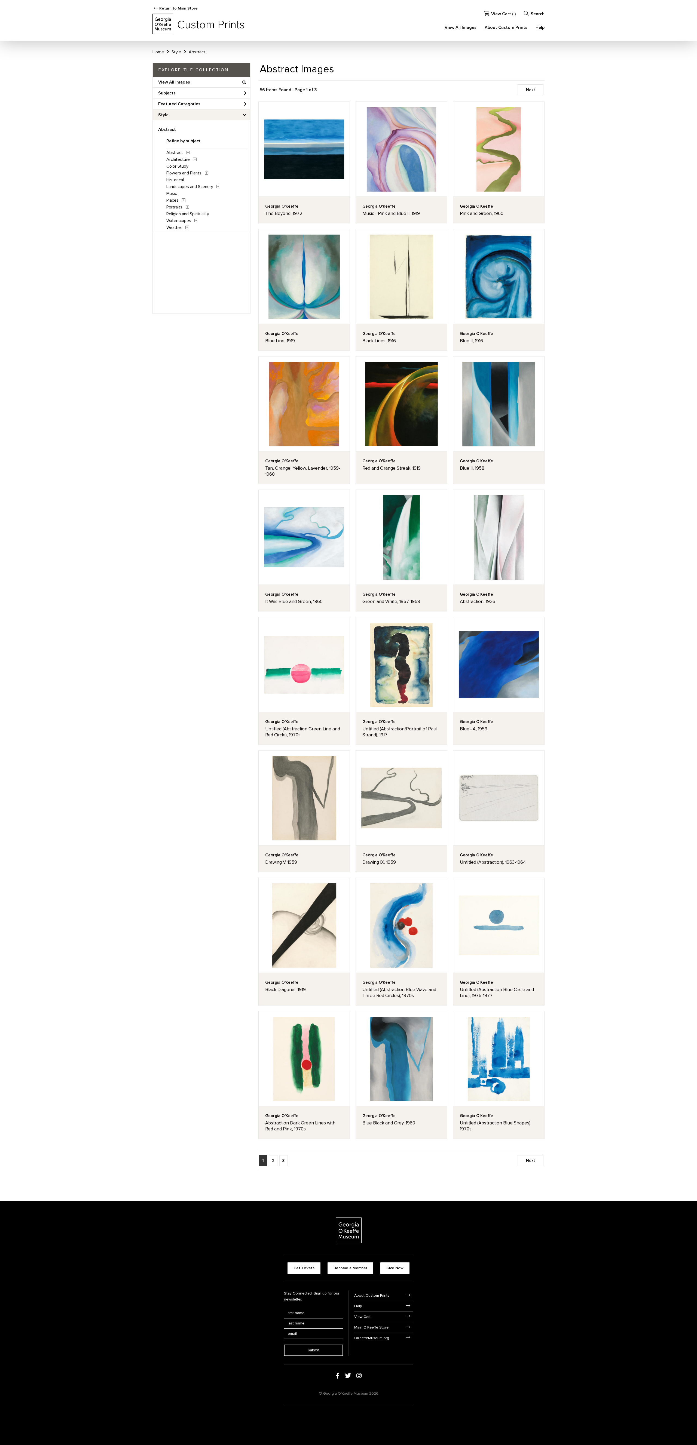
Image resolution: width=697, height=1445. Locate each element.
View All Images (460, 27)
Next (530, 89)
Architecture (178, 159)
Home (158, 52)
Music (171, 193)
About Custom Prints (506, 27)
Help (540, 27)
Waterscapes (178, 220)
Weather (174, 227)
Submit (313, 1350)
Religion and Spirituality (187, 214)
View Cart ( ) (503, 14)
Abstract (197, 52)
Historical (175, 180)
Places (172, 200)
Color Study (177, 166)
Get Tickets (304, 1268)
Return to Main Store (178, 8)
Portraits (174, 207)
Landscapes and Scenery (189, 186)
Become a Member (350, 1268)
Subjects (167, 93)
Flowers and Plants (183, 173)
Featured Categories (179, 104)
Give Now (394, 1268)
